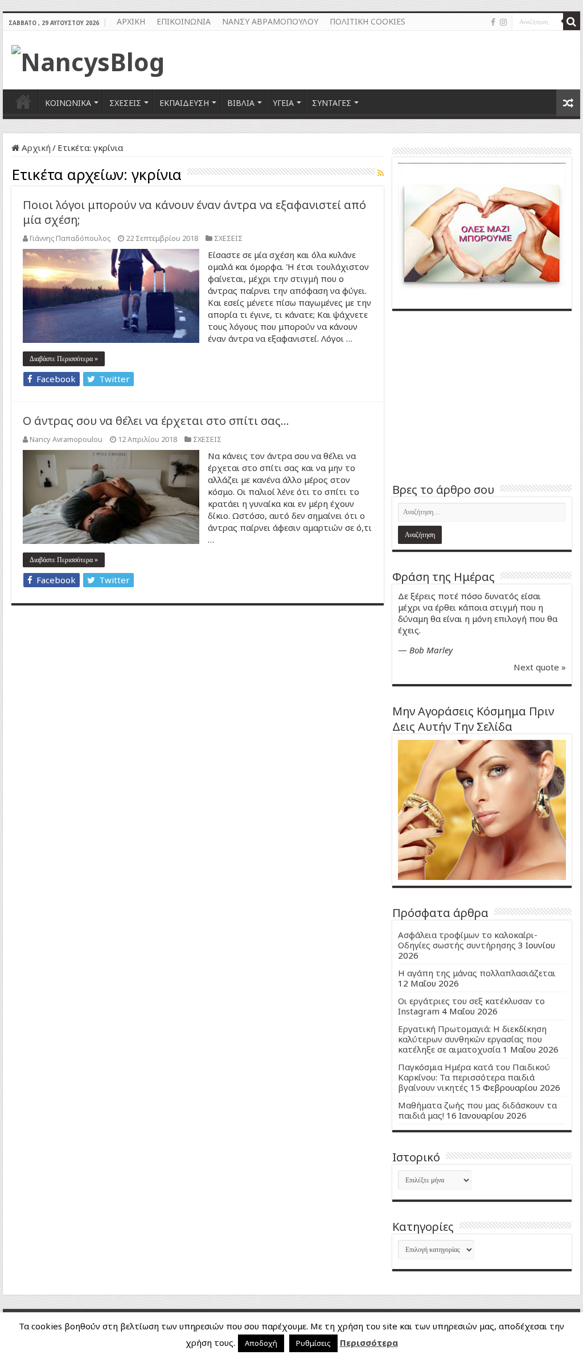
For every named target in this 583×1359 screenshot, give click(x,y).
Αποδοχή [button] (261, 1343)
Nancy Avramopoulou (66, 439)
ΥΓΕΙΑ (283, 102)
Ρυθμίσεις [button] (313, 1343)
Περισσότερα (369, 1342)
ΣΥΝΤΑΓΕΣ (331, 102)
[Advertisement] (482, 396)
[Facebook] (493, 22)
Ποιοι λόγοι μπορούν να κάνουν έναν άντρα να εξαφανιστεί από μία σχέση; (194, 212)
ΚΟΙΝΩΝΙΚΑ (68, 102)
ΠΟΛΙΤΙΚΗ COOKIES (367, 21)
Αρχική (35, 147)
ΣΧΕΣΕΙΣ (125, 102)
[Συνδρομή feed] (380, 172)
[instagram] (503, 22)
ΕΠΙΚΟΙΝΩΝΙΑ (184, 21)
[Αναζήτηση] (571, 21)
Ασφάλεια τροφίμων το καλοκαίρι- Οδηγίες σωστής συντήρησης (467, 940)
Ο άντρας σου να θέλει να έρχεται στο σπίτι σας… (156, 420)
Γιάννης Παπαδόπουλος (70, 238)
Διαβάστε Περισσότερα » (64, 359)
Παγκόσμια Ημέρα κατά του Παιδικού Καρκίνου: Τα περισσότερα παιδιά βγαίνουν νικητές (474, 1077)
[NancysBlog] (88, 58)
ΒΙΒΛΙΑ (240, 102)
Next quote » (540, 667)
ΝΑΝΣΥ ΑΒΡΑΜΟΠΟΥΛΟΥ (270, 21)
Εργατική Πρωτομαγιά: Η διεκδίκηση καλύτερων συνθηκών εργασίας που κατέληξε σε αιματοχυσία (472, 1039)
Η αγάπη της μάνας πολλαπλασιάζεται (477, 973)
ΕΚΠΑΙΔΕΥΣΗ (184, 102)
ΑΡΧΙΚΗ (131, 21)
